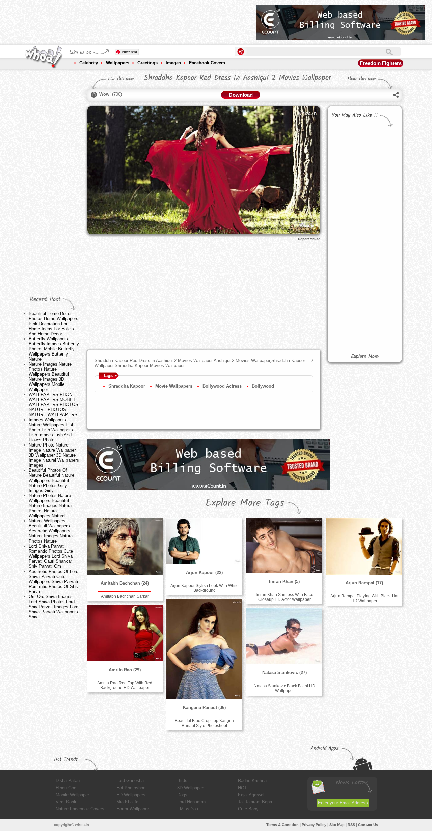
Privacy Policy (314, 825)
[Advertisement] (128, 20)
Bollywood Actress (222, 386)
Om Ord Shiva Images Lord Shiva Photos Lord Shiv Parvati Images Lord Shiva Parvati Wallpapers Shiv (53, 606)
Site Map (337, 825)
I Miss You (187, 808)
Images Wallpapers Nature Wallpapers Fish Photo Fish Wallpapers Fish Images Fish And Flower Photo (51, 429)
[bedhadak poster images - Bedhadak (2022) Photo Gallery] (346, 182)
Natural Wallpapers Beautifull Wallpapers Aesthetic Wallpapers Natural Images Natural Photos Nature (51, 531)
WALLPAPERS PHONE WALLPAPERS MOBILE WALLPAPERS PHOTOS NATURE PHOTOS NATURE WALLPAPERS (53, 404)
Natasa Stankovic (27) (284, 672)
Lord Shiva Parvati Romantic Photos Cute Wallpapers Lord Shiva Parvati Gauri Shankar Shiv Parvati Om (51, 556)
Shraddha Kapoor (126, 386)
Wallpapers (117, 62)
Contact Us (368, 825)
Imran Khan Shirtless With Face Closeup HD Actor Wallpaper (284, 597)
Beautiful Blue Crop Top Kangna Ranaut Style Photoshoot (204, 723)
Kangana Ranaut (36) (204, 707)
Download (241, 95)
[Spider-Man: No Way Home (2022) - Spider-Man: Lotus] (380, 254)
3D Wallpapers (191, 787)
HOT (242, 787)
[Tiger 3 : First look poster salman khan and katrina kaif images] (380, 145)
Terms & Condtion (282, 825)
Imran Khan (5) (284, 581)
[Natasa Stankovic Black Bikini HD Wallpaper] (284, 636)
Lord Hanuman (191, 801)
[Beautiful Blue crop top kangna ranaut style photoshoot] (204, 649)
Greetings (147, 62)
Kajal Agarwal (251, 794)
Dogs (182, 794)
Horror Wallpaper (132, 808)
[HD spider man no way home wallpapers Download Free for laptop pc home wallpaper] (346, 274)
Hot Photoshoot (131, 787)
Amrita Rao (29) (125, 669)
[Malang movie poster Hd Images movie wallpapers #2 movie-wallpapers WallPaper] (380, 322)
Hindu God (66, 787)
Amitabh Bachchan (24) (125, 583)
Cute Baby (248, 808)
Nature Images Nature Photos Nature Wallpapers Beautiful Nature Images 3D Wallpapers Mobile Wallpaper (50, 377)
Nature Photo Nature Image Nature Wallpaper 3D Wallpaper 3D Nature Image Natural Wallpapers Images (54, 455)
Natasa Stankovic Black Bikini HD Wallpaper (284, 688)
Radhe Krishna (252, 780)
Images (173, 62)
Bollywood (263, 386)
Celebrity (88, 62)
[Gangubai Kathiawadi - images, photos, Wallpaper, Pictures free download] (380, 216)
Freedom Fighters (381, 63)
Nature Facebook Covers (80, 808)
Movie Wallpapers (173, 386)
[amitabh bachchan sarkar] (124, 546)
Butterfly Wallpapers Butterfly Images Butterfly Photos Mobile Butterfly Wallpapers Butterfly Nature (54, 349)
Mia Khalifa (127, 801)
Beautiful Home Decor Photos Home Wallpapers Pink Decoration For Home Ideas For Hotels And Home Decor (53, 323)
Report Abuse (309, 239)
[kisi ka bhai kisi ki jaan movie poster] (346, 144)
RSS (351, 825)
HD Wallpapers (130, 794)
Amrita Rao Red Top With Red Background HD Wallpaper (124, 685)
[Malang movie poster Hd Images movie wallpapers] (346, 304)
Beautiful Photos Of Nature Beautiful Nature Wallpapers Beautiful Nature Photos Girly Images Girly (51, 480)
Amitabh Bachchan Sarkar (125, 596)
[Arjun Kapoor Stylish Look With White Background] (204, 541)
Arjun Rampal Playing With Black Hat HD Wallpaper (364, 598)
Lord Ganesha (130, 780)
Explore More (365, 356)
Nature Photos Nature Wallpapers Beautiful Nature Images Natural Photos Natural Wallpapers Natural (51, 505)
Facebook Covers (207, 62)
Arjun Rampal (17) (364, 582)
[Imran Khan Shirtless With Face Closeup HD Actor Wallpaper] (284, 545)
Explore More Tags (245, 503)
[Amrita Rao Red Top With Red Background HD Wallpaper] (124, 633)
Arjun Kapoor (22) (204, 572)
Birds (182, 780)
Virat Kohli (66, 801)
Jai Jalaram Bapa (255, 801)
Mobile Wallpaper (72, 794)
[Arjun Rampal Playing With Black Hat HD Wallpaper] (364, 546)
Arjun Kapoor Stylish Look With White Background (204, 588)
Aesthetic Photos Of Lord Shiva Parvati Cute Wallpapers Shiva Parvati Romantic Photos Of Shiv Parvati (54, 581)
